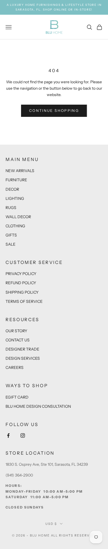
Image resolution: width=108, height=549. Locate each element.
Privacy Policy (21, 273)
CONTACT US (18, 340)
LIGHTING (15, 198)
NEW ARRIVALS (20, 170)
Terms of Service (24, 301)
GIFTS (11, 235)
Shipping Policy (22, 292)
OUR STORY (16, 330)
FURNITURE (16, 179)
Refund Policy (21, 282)
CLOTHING (15, 225)
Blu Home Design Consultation (38, 406)
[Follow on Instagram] (22, 435)
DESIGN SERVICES (23, 358)
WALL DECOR (18, 216)
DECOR (12, 189)
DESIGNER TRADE (22, 349)
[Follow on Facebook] (8, 435)
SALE (11, 244)
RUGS (11, 207)
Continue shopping (54, 110)
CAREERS (15, 367)
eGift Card (17, 397)
